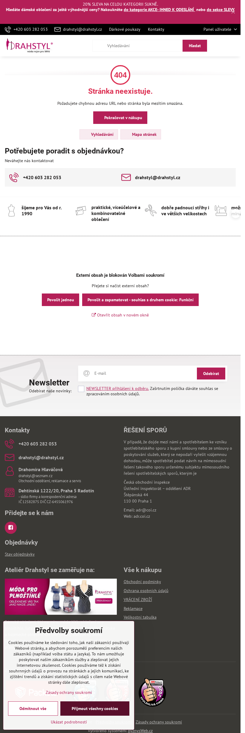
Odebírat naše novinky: (50, 391)
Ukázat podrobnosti (69, 722)
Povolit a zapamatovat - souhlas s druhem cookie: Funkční (141, 299)
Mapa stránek (144, 134)
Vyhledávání (102, 134)
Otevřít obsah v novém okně (122, 315)
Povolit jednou (60, 299)
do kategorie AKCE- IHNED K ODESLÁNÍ (159, 9)
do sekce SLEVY (221, 9)
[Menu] (233, 46)
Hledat (195, 45)
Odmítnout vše (32, 708)
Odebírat (211, 373)
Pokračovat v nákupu (122, 117)
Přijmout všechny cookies (95, 708)
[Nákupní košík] (219, 46)
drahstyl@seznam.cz (36, 475)
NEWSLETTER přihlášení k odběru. (117, 388)
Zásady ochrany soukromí (159, 722)
